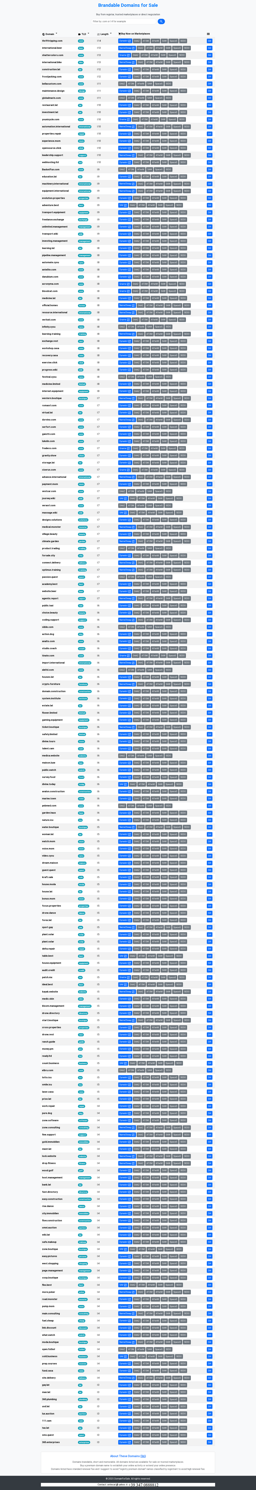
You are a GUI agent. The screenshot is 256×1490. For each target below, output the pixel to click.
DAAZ (137, 41)
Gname (125, 55)
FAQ (143, 1456)
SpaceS (173, 41)
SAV (123, 205)
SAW (164, 41)
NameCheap (127, 48)
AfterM (155, 41)
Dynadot (125, 41)
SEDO (183, 41)
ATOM (146, 41)
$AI (209, 41)
